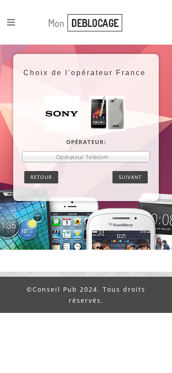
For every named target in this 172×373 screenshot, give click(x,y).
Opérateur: (86, 142)
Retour (41, 177)
